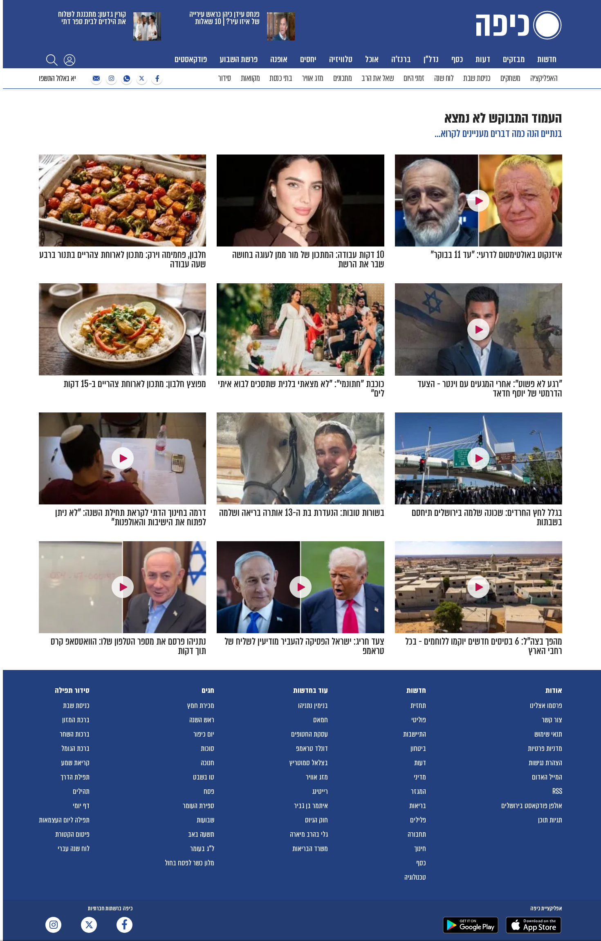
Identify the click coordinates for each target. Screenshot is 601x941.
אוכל (372, 59)
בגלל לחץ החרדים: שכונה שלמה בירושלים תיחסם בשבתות (487, 517)
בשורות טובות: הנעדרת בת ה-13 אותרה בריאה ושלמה (301, 513)
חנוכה (207, 762)
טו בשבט (203, 777)
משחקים (510, 78)
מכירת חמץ (200, 705)
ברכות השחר (75, 734)
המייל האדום (547, 777)
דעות (482, 59)
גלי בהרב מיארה (309, 834)
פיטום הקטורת (72, 834)
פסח (209, 791)
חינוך (420, 848)
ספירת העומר (198, 805)
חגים (208, 690)
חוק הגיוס (316, 820)
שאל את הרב (377, 78)
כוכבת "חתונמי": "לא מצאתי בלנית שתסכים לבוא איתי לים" (301, 388)
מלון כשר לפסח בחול (189, 863)
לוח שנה (444, 78)
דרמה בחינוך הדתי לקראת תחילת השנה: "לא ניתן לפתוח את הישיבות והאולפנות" (130, 517)
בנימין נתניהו (313, 705)
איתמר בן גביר (311, 805)
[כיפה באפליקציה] (470, 925)
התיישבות (414, 734)
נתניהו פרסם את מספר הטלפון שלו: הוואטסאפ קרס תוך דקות (128, 646)
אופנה (278, 59)
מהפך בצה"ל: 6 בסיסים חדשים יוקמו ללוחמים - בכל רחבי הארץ (483, 646)
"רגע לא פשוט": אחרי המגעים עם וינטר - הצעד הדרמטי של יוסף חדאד (489, 388)
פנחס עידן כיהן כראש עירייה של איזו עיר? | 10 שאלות (224, 18)
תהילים (81, 791)
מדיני (420, 777)
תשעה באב (201, 834)
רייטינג (320, 791)
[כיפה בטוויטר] (140, 78)
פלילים (418, 820)
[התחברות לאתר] (69, 59)
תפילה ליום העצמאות (64, 820)
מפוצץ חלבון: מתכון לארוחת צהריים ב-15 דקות (134, 384)
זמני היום (414, 78)
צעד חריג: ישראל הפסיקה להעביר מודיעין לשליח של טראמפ (304, 646)
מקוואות (250, 78)
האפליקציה (544, 78)
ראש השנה (201, 720)
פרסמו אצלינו (546, 705)
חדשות (546, 59)
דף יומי (81, 805)
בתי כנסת (280, 78)
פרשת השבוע (239, 59)
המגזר (418, 791)
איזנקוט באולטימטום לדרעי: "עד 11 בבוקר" (496, 255)
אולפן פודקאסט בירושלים (531, 805)
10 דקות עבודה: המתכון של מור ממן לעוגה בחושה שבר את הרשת (308, 259)
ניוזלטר (95, 78)
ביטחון (418, 748)
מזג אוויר (312, 78)
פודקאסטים (191, 59)
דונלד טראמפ (312, 748)
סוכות (207, 748)
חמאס (320, 720)
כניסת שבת (477, 78)
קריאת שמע (75, 762)
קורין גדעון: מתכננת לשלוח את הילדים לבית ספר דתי (92, 18)
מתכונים (342, 78)
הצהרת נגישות (545, 762)
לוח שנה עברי (74, 848)
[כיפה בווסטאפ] (125, 78)
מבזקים (514, 59)
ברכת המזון (76, 720)
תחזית (418, 705)
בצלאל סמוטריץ (308, 762)
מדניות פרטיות (545, 748)
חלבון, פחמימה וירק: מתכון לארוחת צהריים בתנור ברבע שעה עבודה (122, 259)
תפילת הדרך (75, 777)
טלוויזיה (340, 59)
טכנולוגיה (415, 877)
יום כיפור (203, 734)
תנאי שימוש (548, 734)
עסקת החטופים (309, 734)
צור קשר (552, 720)
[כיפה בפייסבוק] (155, 78)
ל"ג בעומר (202, 848)
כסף (457, 59)
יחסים (308, 59)
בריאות (417, 805)
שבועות (205, 820)
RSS (557, 791)
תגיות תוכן (550, 820)
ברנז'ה (401, 59)
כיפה (517, 25)
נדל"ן (431, 59)
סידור (224, 78)
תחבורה (417, 834)
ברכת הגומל (75, 748)
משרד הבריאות (310, 848)
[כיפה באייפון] (533, 925)
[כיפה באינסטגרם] (110, 78)
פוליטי (418, 720)
